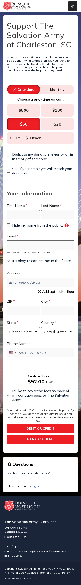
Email (11, 236)
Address (13, 273)
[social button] (72, 6)
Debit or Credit (40, 428)
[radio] (25, 89)
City (44, 301)
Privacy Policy (54, 413)
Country (47, 322)
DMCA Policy (61, 572)
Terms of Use (15, 572)
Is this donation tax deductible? (29, 473)
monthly (57, 89)
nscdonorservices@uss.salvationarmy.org (36, 551)
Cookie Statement (39, 572)
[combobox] (12, 352)
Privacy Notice (65, 568)
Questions (22, 464)
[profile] (58, 6)
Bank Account (40, 439)
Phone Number (19, 343)
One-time (25, 89)
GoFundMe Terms (30, 417)
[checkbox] (40, 156)
